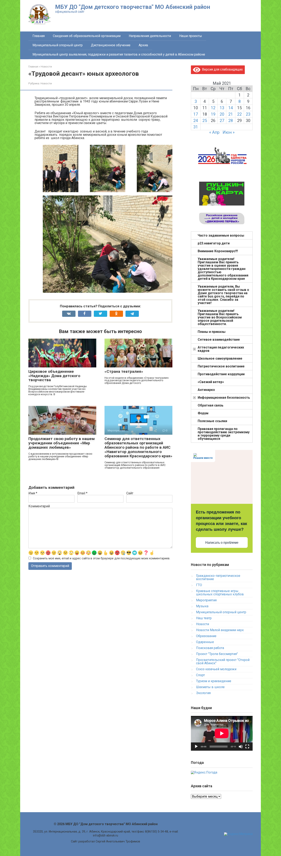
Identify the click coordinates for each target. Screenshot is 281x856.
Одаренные (205, 642)
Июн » (229, 132)
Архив (143, 45)
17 (195, 114)
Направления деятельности (150, 36)
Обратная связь (210, 405)
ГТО (199, 585)
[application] (222, 733)
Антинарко (206, 390)
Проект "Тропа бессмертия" (217, 654)
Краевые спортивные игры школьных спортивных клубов (220, 592)
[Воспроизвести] (196, 746)
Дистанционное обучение (110, 45)
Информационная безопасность (224, 398)
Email (82, 493)
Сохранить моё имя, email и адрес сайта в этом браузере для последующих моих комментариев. (101, 558)
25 (204, 120)
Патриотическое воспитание (221, 366)
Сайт (129, 493)
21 (230, 114)
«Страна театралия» (124, 371)
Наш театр (204, 618)
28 (230, 120)
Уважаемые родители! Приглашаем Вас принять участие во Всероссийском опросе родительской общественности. (220, 317)
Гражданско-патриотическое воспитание (218, 577)
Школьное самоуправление (220, 358)
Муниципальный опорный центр (58, 45)
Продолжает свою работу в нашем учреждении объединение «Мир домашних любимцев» (61, 443)
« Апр (214, 132)
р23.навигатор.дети (214, 243)
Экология (203, 693)
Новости (46, 83)
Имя (32, 493)
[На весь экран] (247, 746)
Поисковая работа (210, 648)
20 (222, 114)
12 (213, 107)
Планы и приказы (211, 332)
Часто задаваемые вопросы (221, 235)
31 (195, 126)
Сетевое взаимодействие (219, 339)
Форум (203, 413)
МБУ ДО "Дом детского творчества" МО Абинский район (132, 6)
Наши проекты (190, 36)
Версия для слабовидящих (221, 69)
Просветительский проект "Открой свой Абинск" (223, 661)
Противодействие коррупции (221, 374)
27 (222, 120)
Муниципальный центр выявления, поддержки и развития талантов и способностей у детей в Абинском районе (119, 54)
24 (195, 120)
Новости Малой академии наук (220, 630)
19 (213, 114)
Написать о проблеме (221, 542)
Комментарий (39, 506)
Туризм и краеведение (213, 681)
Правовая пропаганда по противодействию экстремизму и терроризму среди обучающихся (224, 434)
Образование (206, 636)
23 (248, 114)
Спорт (200, 675)
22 (239, 114)
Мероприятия (206, 600)
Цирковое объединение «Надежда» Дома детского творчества (54, 375)
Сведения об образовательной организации (87, 36)
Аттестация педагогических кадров (221, 349)
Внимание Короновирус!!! (218, 251)
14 (230, 107)
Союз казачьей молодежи (216, 669)
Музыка (202, 606)
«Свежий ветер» (211, 382)
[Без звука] (241, 746)
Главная (39, 36)
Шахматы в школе (210, 687)
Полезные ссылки (212, 421)
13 (222, 107)
